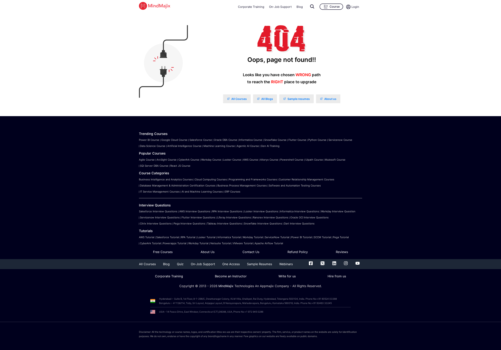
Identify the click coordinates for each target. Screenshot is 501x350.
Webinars (286, 264)
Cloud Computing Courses (211, 179)
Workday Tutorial (253, 237)
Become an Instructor (231, 276)
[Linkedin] (334, 264)
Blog (299, 7)
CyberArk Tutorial (150, 243)
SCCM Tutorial (322, 237)
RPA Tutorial (188, 237)
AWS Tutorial (146, 237)
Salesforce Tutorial (167, 237)
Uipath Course (314, 159)
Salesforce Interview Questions (158, 211)
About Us (207, 252)
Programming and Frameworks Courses (253, 179)
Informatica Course (250, 139)
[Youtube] (357, 264)
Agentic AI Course (248, 145)
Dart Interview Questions (299, 223)
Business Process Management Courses (242, 185)
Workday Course (211, 159)
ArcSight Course (167, 159)
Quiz (180, 264)
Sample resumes (298, 98)
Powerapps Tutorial (174, 243)
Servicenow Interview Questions (160, 217)
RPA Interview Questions (227, 211)
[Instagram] (346, 264)
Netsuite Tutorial (220, 243)
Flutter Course (297, 139)
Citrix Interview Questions (156, 223)
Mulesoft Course (335, 159)
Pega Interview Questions (189, 223)
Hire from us (337, 276)
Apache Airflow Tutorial (269, 243)
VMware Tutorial (243, 243)
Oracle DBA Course (225, 139)
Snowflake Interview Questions (263, 223)
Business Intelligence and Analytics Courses (166, 179)
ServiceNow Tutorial (277, 237)
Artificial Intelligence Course (184, 145)
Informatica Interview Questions (299, 211)
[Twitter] (322, 264)
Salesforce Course (200, 139)
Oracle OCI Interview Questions (309, 217)
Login (355, 7)
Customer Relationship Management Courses (306, 179)
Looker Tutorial (206, 237)
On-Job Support (280, 7)
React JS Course (180, 165)
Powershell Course (291, 159)
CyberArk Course (188, 159)
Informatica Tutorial (229, 237)
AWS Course (250, 159)
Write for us (287, 276)
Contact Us (250, 252)
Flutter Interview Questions (198, 217)
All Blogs (267, 98)
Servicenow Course (340, 139)
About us (330, 98)
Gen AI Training (270, 145)
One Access (231, 264)
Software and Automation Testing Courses (295, 185)
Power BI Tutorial (301, 237)
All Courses (239, 98)
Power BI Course (149, 139)
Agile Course (147, 159)
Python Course (317, 139)
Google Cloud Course (174, 139)
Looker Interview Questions (261, 211)
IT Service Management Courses (160, 191)
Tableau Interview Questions (224, 223)
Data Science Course (152, 145)
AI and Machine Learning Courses (202, 191)
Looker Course (232, 159)
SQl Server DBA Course (154, 165)
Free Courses (163, 252)
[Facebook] (311, 264)
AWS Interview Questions (194, 211)
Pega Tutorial (341, 237)
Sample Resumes (259, 264)
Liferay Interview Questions (234, 217)
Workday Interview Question (338, 211)
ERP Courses (232, 191)
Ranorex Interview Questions (270, 217)
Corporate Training (251, 7)
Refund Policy (297, 252)
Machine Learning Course (219, 145)
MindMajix (226, 286)
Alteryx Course (269, 159)
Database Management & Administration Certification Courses (177, 185)
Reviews (342, 252)
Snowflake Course (275, 139)
